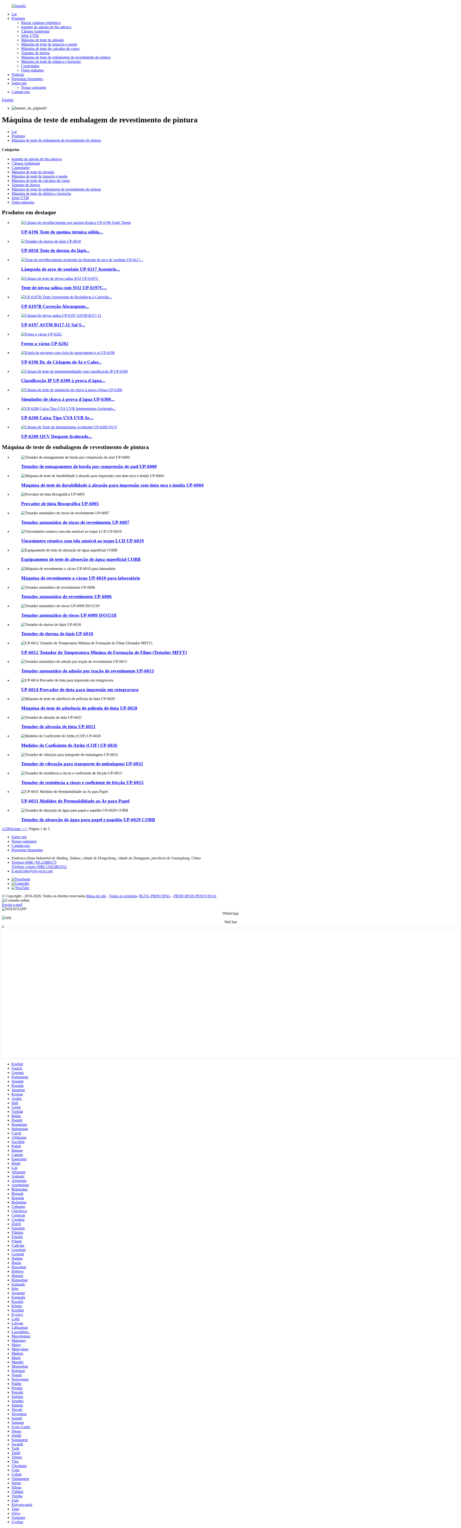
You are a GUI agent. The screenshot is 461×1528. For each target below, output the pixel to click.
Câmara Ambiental (35, 31)
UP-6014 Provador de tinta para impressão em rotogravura (80, 689)
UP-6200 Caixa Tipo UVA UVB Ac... (57, 417)
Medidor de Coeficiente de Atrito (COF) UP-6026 (69, 745)
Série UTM (29, 36)
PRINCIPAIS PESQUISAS (195, 896)
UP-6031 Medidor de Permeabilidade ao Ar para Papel (75, 800)
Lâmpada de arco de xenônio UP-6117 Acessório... (70, 269)
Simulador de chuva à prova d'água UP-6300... (68, 399)
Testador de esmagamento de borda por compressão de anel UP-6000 (89, 466)
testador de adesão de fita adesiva (46, 27)
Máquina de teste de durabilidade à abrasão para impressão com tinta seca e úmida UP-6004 (112, 485)
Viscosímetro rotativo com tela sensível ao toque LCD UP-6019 (82, 540)
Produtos (18, 18)
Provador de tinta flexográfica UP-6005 (60, 503)
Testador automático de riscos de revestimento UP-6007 (75, 522)
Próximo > (16, 829)
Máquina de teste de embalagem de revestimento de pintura (65, 57)
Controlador (30, 66)
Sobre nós (19, 83)
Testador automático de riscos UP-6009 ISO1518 (68, 615)
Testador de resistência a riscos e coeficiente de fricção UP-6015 (82, 782)
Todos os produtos (123, 896)
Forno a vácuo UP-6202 (44, 343)
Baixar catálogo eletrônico (41, 23)
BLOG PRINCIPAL (154, 896)
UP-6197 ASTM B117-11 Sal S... (53, 324)
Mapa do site (96, 896)
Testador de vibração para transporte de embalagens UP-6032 (82, 763)
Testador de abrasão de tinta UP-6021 (58, 726)
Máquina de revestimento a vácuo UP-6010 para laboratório (80, 578)
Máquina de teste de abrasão (42, 40)
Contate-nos (21, 92)
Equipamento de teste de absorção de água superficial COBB (81, 559)
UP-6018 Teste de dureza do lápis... (55, 250)
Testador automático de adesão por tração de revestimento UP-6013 (87, 670)
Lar (14, 14)
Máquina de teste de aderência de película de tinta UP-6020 (79, 708)
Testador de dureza (35, 53)
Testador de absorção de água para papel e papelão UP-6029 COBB (88, 819)
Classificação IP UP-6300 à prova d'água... (63, 380)
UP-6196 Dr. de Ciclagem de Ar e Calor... (61, 362)
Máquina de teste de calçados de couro (50, 49)
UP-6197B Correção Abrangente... (55, 306)
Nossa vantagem (33, 87)
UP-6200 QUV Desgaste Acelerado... (56, 436)
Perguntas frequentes (27, 79)
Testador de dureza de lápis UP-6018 (57, 633)
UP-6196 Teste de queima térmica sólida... (62, 231)
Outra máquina (32, 70)
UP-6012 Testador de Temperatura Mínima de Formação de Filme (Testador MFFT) (104, 652)
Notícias (18, 74)
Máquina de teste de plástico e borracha (51, 62)
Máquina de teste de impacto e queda (49, 44)
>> (26, 829)
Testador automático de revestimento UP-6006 (66, 596)
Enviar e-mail (12, 905)
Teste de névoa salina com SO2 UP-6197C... (64, 287)
